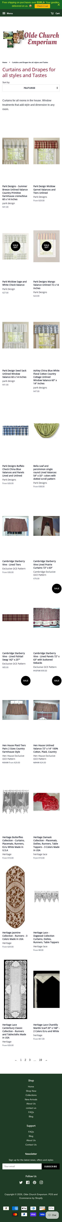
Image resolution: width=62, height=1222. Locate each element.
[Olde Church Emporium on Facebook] (28, 1183)
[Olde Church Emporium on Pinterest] (34, 1183)
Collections (31, 1095)
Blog (31, 1116)
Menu (9, 13)
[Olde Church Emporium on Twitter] (21, 1183)
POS (50, 1194)
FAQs (31, 1112)
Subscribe (50, 1166)
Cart (57, 13)
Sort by (6, 82)
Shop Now (31, 1091)
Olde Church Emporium (35, 1194)
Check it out (42, 6)
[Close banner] (59, 4)
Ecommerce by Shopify (31, 1198)
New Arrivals (31, 1099)
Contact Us (31, 1145)
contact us (31, 1108)
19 (40, 1060)
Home (4, 62)
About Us (31, 1103)
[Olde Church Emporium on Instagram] (41, 1183)
